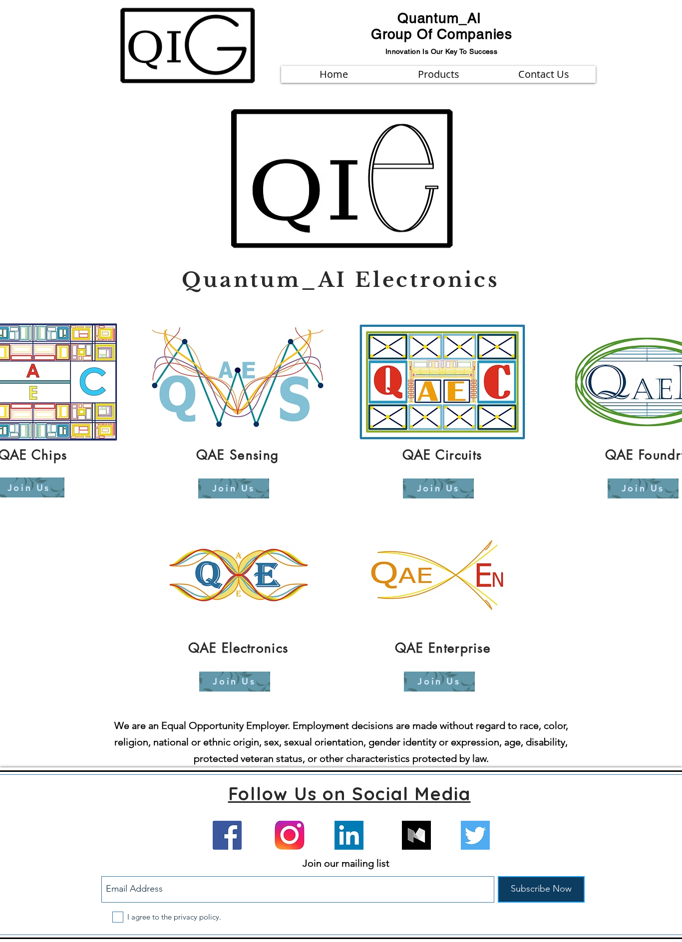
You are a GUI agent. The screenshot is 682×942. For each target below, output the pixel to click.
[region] (238, 414)
